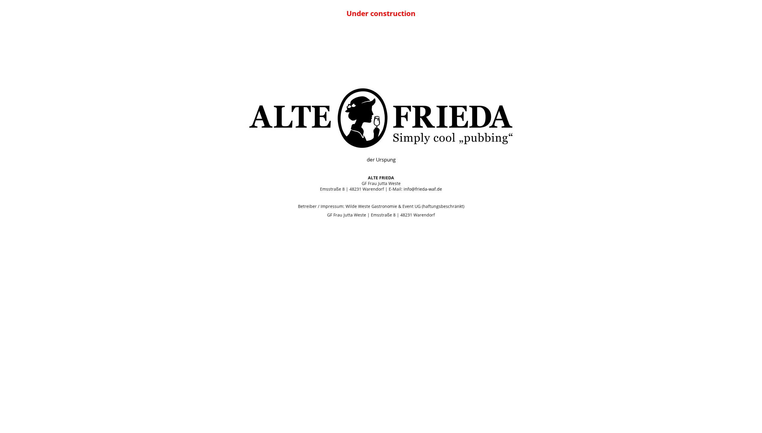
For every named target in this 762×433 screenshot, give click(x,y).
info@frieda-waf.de (423, 189)
